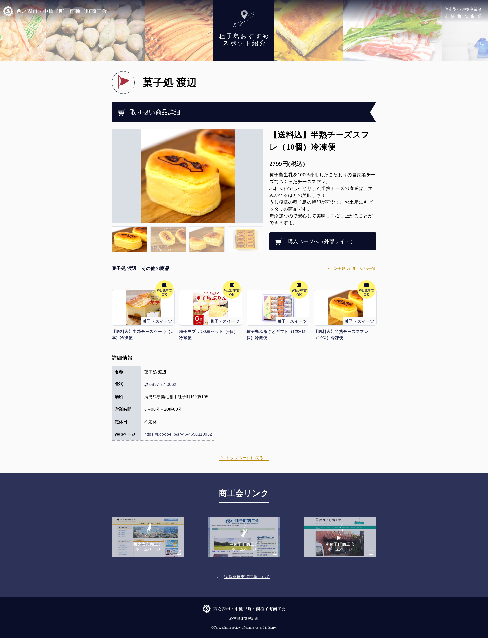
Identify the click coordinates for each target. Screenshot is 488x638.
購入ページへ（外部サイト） (321, 241)
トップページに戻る (244, 458)
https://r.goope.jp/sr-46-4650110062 (178, 434)
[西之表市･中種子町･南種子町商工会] (55, 11)
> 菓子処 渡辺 (351, 268)
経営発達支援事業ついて (247, 577)
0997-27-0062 (162, 384)
